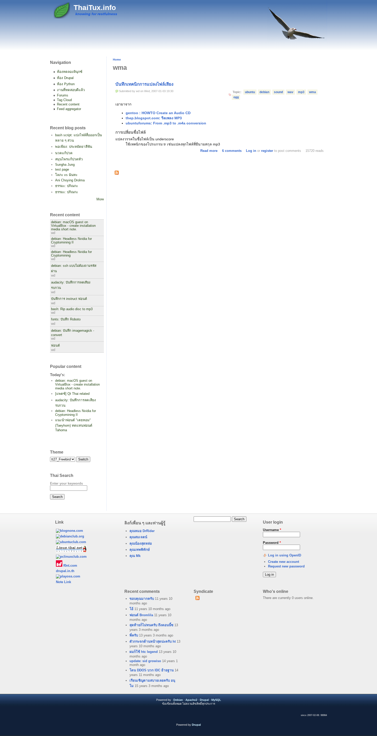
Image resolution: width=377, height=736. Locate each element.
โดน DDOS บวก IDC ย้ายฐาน (152, 670)
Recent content (68, 104)
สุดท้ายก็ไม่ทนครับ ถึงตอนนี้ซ (151, 625)
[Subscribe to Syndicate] (197, 599)
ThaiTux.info (95, 8)
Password (272, 543)
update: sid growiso (145, 661)
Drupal (204, 699)
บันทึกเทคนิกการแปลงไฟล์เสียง (144, 84)
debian (264, 92)
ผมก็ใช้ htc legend (144, 652)
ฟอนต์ (55, 345)
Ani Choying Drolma (70, 180)
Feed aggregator (69, 109)
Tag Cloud (64, 100)
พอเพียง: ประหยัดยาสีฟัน (73, 147)
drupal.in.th (65, 571)
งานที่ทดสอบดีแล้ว (71, 90)
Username (272, 530)
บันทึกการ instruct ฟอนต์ (69, 299)
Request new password (286, 566)
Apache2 (191, 699)
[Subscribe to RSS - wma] (117, 173)
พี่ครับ (134, 635)
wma (312, 92)
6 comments (232, 151)
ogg (236, 97)
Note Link (63, 582)
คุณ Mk (135, 556)
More (100, 199)
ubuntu (250, 92)
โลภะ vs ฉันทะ (66, 175)
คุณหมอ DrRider (142, 531)
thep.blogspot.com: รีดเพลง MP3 (154, 118)
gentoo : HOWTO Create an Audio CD (158, 113)
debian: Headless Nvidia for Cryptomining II (71, 240)
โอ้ (131, 609)
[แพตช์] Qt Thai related (72, 394)
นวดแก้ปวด (64, 153)
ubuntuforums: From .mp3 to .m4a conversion (166, 123)
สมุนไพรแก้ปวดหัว (69, 159)
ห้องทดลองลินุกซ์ (69, 72)
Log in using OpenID (284, 555)
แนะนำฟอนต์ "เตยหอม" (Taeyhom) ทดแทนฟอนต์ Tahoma (73, 425)
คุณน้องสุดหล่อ (141, 543)
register (267, 151)
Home (117, 59)
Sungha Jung (65, 164)
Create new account (283, 562)
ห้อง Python (66, 84)
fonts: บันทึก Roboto (66, 319)
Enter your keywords (66, 483)
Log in (251, 151)
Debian (178, 699)
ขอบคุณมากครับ (142, 599)
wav (290, 92)
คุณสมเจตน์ (138, 537)
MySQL (216, 699)
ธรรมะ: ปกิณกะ (66, 186)
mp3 (301, 92)
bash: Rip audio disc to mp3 (72, 309)
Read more (208, 151)
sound (278, 92)
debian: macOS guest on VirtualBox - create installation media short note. (73, 225)
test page (62, 169)
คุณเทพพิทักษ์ (140, 550)
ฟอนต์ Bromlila (141, 615)
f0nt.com (69, 565)
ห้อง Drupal (65, 78)
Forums (62, 95)
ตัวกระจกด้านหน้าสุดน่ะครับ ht (153, 641)
